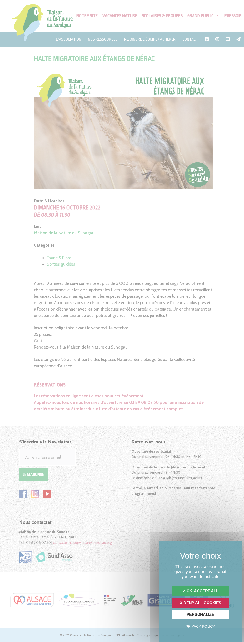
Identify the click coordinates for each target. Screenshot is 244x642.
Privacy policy (200, 626)
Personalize (200, 615)
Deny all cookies (202, 603)
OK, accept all (202, 591)
